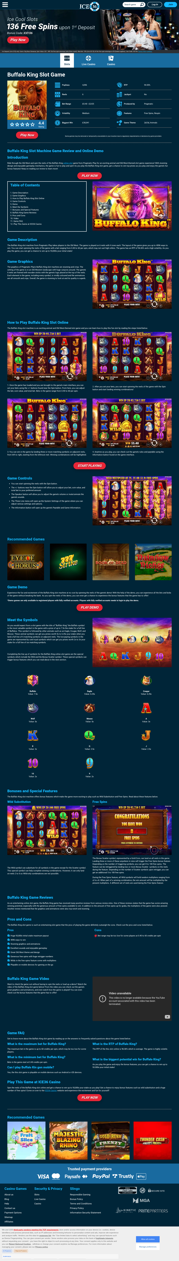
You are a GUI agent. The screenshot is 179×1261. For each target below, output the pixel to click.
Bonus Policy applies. (145, 51)
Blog (6, 1199)
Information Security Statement (85, 1212)
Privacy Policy (77, 1208)
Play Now (27, 135)
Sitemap (8, 1217)
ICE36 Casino (51, 1090)
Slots (67, 64)
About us (8, 1194)
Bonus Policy (76, 1199)
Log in (155, 4)
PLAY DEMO (89, 607)
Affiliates (8, 1221)
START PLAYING (90, 466)
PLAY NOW (90, 176)
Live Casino (88, 64)
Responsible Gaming (80, 1194)
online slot (68, 163)
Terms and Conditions (81, 1203)
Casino (111, 64)
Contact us (9, 1208)
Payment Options (13, 1212)
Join (170, 4)
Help (6, 1203)
